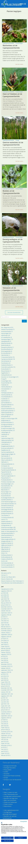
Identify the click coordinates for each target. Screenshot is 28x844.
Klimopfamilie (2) (5, 416)
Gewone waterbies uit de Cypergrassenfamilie (13, 143)
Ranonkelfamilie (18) (6, 486)
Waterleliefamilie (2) (6, 537)
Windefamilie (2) (5, 551)
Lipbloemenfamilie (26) (7, 440)
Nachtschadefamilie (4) (7, 452)
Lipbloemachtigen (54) (7, 438)
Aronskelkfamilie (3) (6, 337)
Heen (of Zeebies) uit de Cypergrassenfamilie (12, 95)
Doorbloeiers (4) (5, 363)
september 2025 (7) (6, 613)
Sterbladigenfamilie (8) (7, 509)
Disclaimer (6, 774)
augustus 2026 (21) (6, 591)
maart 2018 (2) (5, 753)
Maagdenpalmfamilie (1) (7, 446)
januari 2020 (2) (5, 729)
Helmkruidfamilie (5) (6, 387)
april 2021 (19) (5, 704)
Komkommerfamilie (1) (7, 422)
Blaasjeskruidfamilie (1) (7, 347)
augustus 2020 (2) (6, 718)
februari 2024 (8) (5, 648)
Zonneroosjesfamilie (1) (7, 565)
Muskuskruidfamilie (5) (7, 448)
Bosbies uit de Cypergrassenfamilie (11, 192)
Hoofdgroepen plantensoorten (12, 796)
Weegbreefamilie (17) (7, 541)
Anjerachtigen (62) (6, 333)
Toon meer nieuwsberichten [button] (14, 312)
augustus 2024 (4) (6, 636)
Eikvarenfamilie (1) (6, 371)
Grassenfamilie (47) (6, 383)
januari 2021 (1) (5, 710)
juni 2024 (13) (5, 640)
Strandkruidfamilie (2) (7, 511)
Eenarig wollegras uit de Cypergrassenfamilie (12, 240)
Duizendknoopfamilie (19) (8, 367)
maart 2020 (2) (5, 727)
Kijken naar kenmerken (10, 800)
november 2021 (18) (6, 690)
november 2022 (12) (6, 666)
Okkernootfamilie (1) (6, 460)
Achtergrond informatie (10, 766)
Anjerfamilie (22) (5, 335)
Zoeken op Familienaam (10, 802)
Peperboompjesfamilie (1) (8, 476)
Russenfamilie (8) (6, 496)
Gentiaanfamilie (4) (6, 375)
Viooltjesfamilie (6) (6, 525)
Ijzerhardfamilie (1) (6, 403)
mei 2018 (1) (4, 749)
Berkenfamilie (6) (5, 345)
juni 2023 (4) (4, 658)
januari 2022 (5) (5, 686)
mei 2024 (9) (4, 642)
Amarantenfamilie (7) (7, 331)
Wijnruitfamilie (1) (5, 547)
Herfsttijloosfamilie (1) (7, 393)
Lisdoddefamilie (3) (6, 442)
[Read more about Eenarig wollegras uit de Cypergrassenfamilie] (14, 224)
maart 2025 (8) (5, 625)
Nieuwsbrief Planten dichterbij (12, 776)
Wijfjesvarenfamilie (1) (7, 545)
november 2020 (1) (6, 712)
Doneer (6, 777)
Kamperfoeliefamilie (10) (8, 408)
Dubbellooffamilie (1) (7, 365)
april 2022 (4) (4, 680)
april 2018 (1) (4, 751)
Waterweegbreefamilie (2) (8, 539)
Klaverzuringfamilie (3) (7, 414)
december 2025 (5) (6, 607)
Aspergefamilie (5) (6, 341)
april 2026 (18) (5, 599)
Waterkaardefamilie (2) (7, 535)
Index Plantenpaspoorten (11, 794)
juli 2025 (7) (4, 617)
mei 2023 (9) (4, 660)
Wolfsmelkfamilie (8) (6, 557)
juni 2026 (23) (5, 595)
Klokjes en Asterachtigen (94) (9, 418)
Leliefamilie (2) (5, 434)
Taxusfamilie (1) (5, 515)
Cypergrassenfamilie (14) (8, 359)
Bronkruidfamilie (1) (6, 353)
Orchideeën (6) (5, 466)
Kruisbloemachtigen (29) (8, 428)
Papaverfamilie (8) (6, 472)
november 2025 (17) (6, 609)
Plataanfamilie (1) (6, 478)
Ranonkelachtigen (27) (7, 484)
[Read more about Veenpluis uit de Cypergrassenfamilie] (14, 273)
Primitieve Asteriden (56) (8, 482)
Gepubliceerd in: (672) (7, 589)
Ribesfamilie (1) (5, 490)
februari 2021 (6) (5, 708)
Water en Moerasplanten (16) (9, 531)
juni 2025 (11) (5, 619)
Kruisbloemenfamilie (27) (8, 430)
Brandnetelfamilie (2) (7, 349)
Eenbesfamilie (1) (6, 369)
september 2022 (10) (7, 670)
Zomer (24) (4, 561)
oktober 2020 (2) (5, 714)
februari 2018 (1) (5, 755)
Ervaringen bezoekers (10, 768)
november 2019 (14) (6, 731)
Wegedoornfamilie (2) (7, 543)
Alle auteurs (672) (6, 573)
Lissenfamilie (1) (5, 444)
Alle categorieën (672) (7, 327)
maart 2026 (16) (5, 601)
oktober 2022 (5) (5, 668)
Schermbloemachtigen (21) (8, 502)
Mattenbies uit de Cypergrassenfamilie (11, 46)
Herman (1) (4, 575)
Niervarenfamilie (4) (6, 458)
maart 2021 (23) (5, 706)
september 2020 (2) (6, 716)
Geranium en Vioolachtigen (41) (10, 377)
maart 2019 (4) (5, 743)
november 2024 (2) (6, 630)
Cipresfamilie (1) (5, 355)
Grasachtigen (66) (6, 381)
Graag (17, 140)
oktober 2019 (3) (5, 733)
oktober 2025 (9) (5, 611)
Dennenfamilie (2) (6, 361)
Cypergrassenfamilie (8, 43)
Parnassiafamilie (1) (6, 474)
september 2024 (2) (6, 634)
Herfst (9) (3, 391)
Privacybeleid (23, 821)
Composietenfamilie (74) (8, 357)
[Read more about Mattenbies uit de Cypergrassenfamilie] (14, 30)
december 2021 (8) (6, 688)
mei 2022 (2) (4, 678)
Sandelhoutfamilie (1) (7, 500)
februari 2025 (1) (5, 627)
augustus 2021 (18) (6, 696)
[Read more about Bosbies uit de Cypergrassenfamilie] (14, 176)
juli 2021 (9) (4, 698)
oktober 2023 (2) (5, 652)
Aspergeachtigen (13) (7, 339)
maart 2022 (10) (5, 682)
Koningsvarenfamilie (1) (7, 424)
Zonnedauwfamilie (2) (7, 563)
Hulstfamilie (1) (5, 399)
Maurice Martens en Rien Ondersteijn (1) (12, 581)
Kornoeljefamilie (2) (6, 426)
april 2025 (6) (4, 623)
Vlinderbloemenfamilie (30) (8, 529)
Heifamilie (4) (4, 385)
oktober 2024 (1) (5, 632)
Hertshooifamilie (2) (6, 395)
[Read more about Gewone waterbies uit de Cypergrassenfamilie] (14, 127)
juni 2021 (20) (5, 700)
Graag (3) (3, 379)
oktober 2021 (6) (5, 692)
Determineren (7, 806)
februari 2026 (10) (6, 603)
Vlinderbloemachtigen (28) (8, 527)
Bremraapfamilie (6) (6, 351)
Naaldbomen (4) (5, 450)
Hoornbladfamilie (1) (6, 397)
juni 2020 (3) (4, 722)
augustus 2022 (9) (6, 672)
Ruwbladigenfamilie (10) (7, 498)
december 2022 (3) (6, 664)
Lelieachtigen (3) (5, 432)
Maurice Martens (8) (7, 579)
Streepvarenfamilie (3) (7, 513)
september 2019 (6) (6, 735)
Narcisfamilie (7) (5, 456)
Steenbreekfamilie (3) (7, 507)
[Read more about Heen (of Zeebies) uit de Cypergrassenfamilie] (14, 79)
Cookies (6, 772)
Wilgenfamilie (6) (5, 549)
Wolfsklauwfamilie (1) (7, 555)
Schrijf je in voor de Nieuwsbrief (12, 779)
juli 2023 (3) (4, 656)
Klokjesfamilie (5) (5, 420)
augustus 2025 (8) (6, 615)
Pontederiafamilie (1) (7, 480)
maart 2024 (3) (5, 646)
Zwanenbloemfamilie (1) (7, 567)
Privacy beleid (7, 770)
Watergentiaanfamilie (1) (8, 533)
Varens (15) (4, 519)
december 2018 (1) (6, 745)
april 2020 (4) (4, 726)
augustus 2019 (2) (6, 737)
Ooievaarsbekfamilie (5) (7, 464)
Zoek (24, 321)
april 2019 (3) (4, 741)
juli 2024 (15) (4, 638)
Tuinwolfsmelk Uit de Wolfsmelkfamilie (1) (12, 583)
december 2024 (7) (6, 629)
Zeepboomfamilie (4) (7, 559)
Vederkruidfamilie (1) (6, 521)
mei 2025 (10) (5, 621)
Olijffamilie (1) (4, 462)
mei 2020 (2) (4, 724)
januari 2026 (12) (5, 605)
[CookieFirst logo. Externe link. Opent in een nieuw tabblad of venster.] (1, 823)
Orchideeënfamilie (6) (7, 468)
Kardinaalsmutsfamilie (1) (8, 410)
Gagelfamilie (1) (5, 373)
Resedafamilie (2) (6, 488)
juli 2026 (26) (4, 593)
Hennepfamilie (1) (6, 389)
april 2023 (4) (4, 662)
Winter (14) (4, 553)
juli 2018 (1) (4, 747)
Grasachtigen (19, 43)
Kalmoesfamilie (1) (6, 406)
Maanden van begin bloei (11, 798)
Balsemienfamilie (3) (6, 343)
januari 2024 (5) (5, 650)
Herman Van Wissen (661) (8, 577)
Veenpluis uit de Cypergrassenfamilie (11, 289)
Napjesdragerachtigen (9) (8, 454)
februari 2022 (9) (5, 684)
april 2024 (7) (4, 644)
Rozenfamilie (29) (6, 494)
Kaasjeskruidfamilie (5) (7, 405)
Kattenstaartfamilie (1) (7, 412)
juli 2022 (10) (4, 674)
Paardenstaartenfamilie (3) (8, 470)
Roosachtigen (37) (6, 492)
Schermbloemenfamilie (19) (8, 504)
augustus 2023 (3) (6, 654)
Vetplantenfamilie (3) (6, 523)
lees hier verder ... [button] (20, 64)
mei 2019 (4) (4, 739)
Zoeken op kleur (8, 804)
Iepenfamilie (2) (5, 401)
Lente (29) (4, 436)
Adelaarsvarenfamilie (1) (7, 329)
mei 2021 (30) (5, 702)
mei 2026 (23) (5, 597)
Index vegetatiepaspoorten (11, 810)
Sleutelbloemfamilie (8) (7, 505)
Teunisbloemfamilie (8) (7, 517)
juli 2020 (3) (4, 720)
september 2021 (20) (7, 694)
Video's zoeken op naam (10, 792)
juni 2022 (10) (5, 676)
